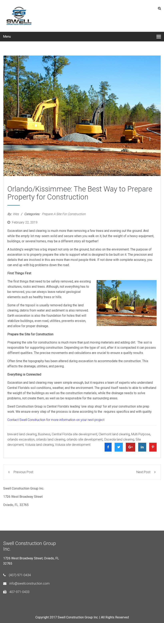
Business (44, 434)
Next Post (143, 472)
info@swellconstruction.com (29, 583)
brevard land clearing (22, 434)
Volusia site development (72, 445)
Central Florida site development (74, 434)
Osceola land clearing (119, 439)
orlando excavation (21, 439)
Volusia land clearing (39, 445)
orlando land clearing (50, 439)
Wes (16, 214)
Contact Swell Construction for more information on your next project (56, 420)
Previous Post (23, 472)
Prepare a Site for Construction (64, 214)
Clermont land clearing (114, 434)
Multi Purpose (140, 434)
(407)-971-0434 (20, 575)
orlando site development (85, 439)
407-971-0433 (19, 592)
